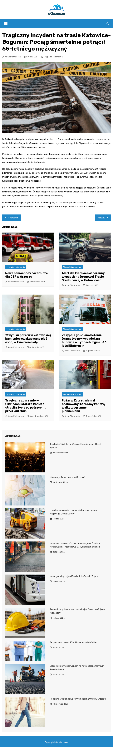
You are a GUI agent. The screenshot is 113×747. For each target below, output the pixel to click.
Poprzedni (13, 217)
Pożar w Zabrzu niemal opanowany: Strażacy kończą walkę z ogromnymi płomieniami (83, 406)
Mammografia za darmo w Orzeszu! (67, 477)
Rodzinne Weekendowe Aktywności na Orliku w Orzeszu (78, 698)
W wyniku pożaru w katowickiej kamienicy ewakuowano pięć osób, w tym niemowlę (28, 338)
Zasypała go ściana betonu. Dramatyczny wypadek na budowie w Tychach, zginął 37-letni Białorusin (84, 340)
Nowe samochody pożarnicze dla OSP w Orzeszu (26, 274)
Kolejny (101, 217)
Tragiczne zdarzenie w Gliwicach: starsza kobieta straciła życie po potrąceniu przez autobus (25, 406)
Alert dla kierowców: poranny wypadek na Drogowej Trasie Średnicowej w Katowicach (83, 276)
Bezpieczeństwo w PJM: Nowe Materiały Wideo (73, 642)
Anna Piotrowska (13, 57)
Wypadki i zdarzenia (54, 57)
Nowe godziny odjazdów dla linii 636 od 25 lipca (74, 576)
